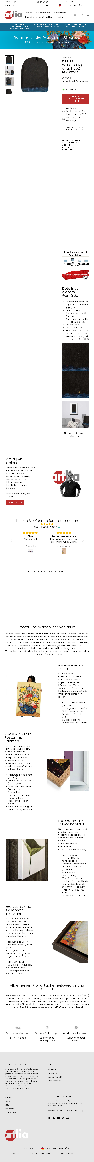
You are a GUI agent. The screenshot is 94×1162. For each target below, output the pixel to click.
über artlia (15, 502)
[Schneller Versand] (18, 1028)
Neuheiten (30, 17)
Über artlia (9, 5)
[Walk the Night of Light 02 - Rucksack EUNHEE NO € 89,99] (64, 199)
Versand (52, 1069)
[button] (11, 540)
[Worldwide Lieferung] (76, 1028)
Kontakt (8, 1101)
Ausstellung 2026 (12, 2)
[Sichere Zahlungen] (47, 1028)
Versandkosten (82, 81)
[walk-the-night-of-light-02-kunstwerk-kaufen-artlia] (75, 275)
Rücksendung (54, 1073)
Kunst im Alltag (46, 17)
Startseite (66, 57)
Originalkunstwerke (13, 1078)
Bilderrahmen (60, 12)
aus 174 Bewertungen (45, 526)
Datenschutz (10, 1112)
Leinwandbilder (43, 12)
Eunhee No (67, 61)
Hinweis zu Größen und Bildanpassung (76, 128)
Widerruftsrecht (55, 1077)
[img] (47, 523)
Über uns (8, 1097)
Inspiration (62, 17)
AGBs (7, 1105)
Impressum (10, 1108)
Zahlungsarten (54, 1080)
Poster (29, 12)
